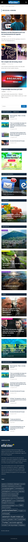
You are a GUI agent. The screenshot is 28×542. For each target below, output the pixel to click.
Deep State (21, 491)
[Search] (26, 2)
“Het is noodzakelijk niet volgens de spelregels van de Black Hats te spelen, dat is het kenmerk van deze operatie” (14, 351)
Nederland (4, 177)
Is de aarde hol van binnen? (11, 286)
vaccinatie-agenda (15, 522)
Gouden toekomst (6, 251)
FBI (17, 493)
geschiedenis (14, 495)
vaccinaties (4, 525)
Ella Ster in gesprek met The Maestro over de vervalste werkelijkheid (11, 310)
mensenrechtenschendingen (8, 505)
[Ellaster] (14, 2)
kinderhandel (20, 500)
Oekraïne (3, 507)
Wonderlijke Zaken (6, 271)
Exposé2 (13, 493)
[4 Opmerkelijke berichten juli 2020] (14, 79)
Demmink (4, 493)
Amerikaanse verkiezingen (13, 484)
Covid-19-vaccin (14, 491)
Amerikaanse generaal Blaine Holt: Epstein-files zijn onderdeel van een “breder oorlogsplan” (18, 134)
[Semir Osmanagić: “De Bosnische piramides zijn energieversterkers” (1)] (14, 239)
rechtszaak (5, 513)
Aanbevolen (16, 111)
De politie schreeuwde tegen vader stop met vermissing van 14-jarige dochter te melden (13, 331)
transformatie (21, 519)
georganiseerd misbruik (6, 495)
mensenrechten (11, 502)
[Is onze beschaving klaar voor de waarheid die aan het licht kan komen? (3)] (5, 428)
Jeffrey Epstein (6, 501)
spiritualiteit (10, 519)
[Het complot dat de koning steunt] (14, 52)
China (17, 486)
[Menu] (2, 2)
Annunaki (23, 484)
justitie (14, 500)
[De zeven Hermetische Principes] (5, 142)
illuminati (20, 498)
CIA (20, 486)
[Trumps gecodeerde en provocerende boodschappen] (5, 421)
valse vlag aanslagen (13, 525)
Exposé (3, 15)
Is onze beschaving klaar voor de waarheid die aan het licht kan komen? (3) (17, 428)
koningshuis (4, 502)
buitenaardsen (11, 486)
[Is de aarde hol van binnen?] (14, 280)
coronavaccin (19, 488)
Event (9, 493)
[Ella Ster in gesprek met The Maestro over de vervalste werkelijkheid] (14, 306)
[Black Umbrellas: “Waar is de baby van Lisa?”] (5, 117)
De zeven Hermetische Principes (17, 140)
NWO (21, 505)
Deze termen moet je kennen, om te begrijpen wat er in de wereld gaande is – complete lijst (14, 216)
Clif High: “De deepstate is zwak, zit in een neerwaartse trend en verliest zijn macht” (18, 400)
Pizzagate (21, 510)
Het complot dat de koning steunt (11, 62)
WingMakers (22, 525)
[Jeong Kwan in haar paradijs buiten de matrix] (14, 259)
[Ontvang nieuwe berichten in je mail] (14, 186)
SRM (15, 519)
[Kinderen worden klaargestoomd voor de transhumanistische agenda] (14, 22)
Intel (3, 339)
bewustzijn (4, 486)
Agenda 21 (4, 484)
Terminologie (5, 204)
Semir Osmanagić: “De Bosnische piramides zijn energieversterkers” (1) (13, 242)
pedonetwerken (9, 510)
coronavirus (6, 491)
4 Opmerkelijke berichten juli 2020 (11, 89)
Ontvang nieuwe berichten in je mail (13, 192)
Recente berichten (6, 111)
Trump (5, 522)
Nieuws (3, 72)
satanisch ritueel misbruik (12, 516)
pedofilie (8, 507)
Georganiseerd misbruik (7, 318)
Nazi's (17, 505)
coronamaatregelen (8, 488)
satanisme (4, 519)
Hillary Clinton (13, 498)
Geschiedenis (4, 230)
